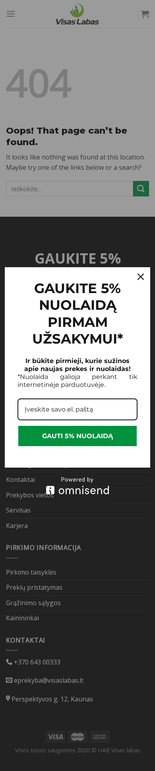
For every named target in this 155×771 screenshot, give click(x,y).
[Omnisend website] (77, 486)
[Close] (140, 276)
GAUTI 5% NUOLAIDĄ (77, 436)
